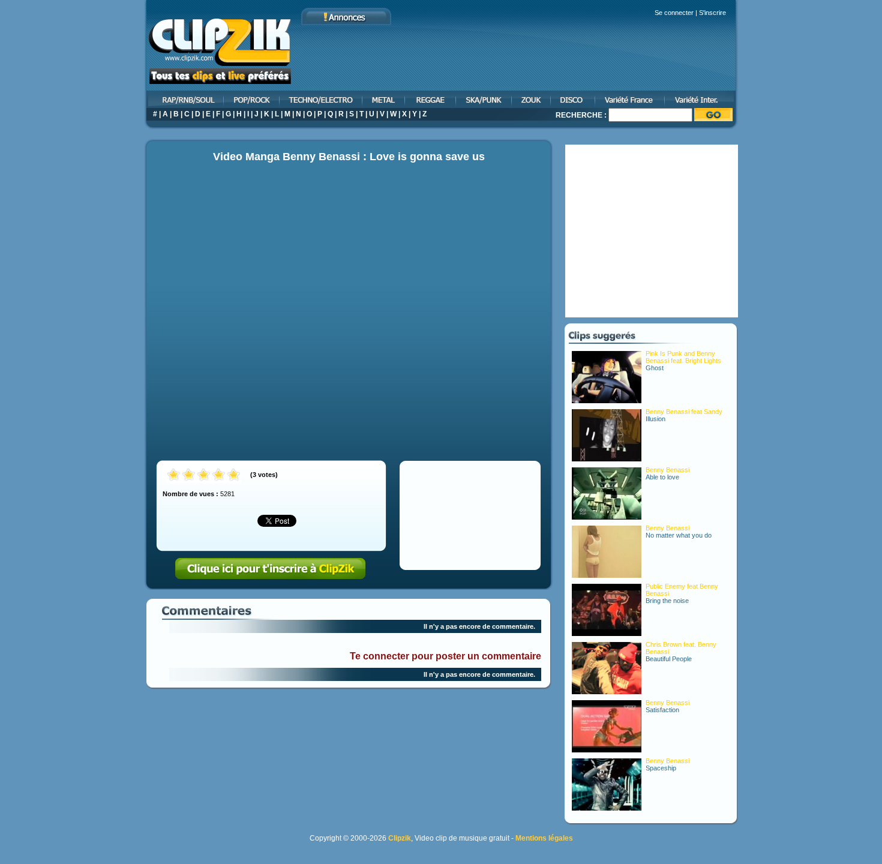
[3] (203, 475)
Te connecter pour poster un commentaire (445, 656)
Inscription (270, 568)
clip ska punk (484, 99)
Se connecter (674, 12)
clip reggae (431, 99)
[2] (188, 475)
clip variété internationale (701, 99)
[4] (218, 475)
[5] (233, 475)
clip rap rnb (184, 99)
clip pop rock (252, 99)
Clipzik (399, 838)
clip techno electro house (321, 99)
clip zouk (531, 99)
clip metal (384, 99)
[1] (173, 475)
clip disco (573, 99)
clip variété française (630, 99)
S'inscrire (712, 12)
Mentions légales (544, 838)
